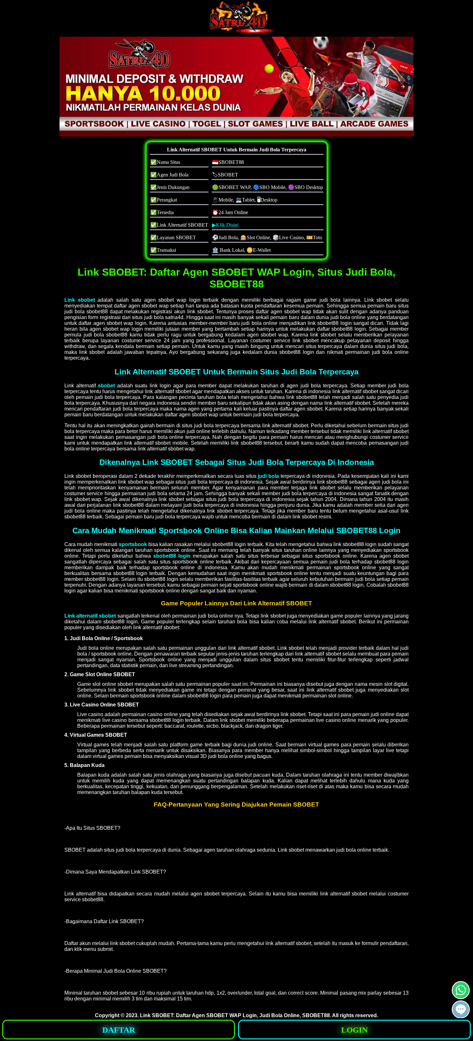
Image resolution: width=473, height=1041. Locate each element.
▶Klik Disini (225, 225)
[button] (402, 86)
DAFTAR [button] (118, 1030)
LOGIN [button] (354, 1030)
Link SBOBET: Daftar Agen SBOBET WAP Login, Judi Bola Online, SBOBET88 (235, 1015)
